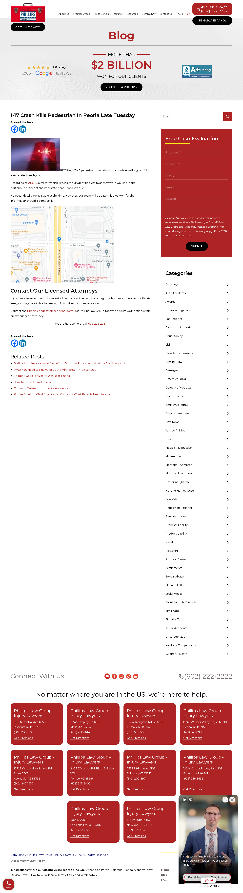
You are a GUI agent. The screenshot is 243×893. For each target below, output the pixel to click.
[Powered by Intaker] (215, 886)
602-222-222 (96, 323)
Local (168, 439)
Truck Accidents (176, 628)
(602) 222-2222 (208, 676)
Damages (171, 370)
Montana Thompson (178, 464)
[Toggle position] (225, 799)
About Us (64, 13)
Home (165, 869)
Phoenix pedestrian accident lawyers (51, 311)
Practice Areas (81, 13)
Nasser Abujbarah (177, 482)
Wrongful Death (176, 653)
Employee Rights (176, 404)
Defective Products (178, 387)
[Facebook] (14, 129)
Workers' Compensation (181, 645)
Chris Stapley (174, 336)
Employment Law (177, 413)
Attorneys (172, 284)
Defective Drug (175, 379)
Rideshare (172, 550)
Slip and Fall (173, 585)
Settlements (173, 568)
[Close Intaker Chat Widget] (232, 799)
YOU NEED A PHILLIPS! (121, 87)
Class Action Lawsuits (179, 353)
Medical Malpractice (178, 447)
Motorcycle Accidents (179, 473)
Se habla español (212, 20)
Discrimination (174, 396)
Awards (170, 301)
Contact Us (166, 13)
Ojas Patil (171, 499)
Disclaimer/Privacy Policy (28, 860)
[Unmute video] (184, 799)
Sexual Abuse (174, 576)
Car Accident (173, 318)
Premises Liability (176, 525)
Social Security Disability (181, 602)
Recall (169, 542)
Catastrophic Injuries (179, 327)
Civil (168, 344)
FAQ (164, 879)
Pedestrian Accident (178, 507)
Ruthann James (175, 559)
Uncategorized (175, 636)
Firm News (172, 422)
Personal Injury (175, 516)
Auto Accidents (175, 293)
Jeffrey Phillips (175, 430)
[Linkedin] (22, 129)
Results (117, 13)
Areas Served (101, 13)
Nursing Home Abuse (179, 490)
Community (149, 13)
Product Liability (176, 533)
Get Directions (23, 738)
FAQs (179, 13)
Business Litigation (177, 310)
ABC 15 (32, 183)
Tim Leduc (172, 611)
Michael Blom (174, 456)
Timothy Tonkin (175, 619)
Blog (164, 874)
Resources (131, 13)
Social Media (173, 593)
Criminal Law (173, 361)
